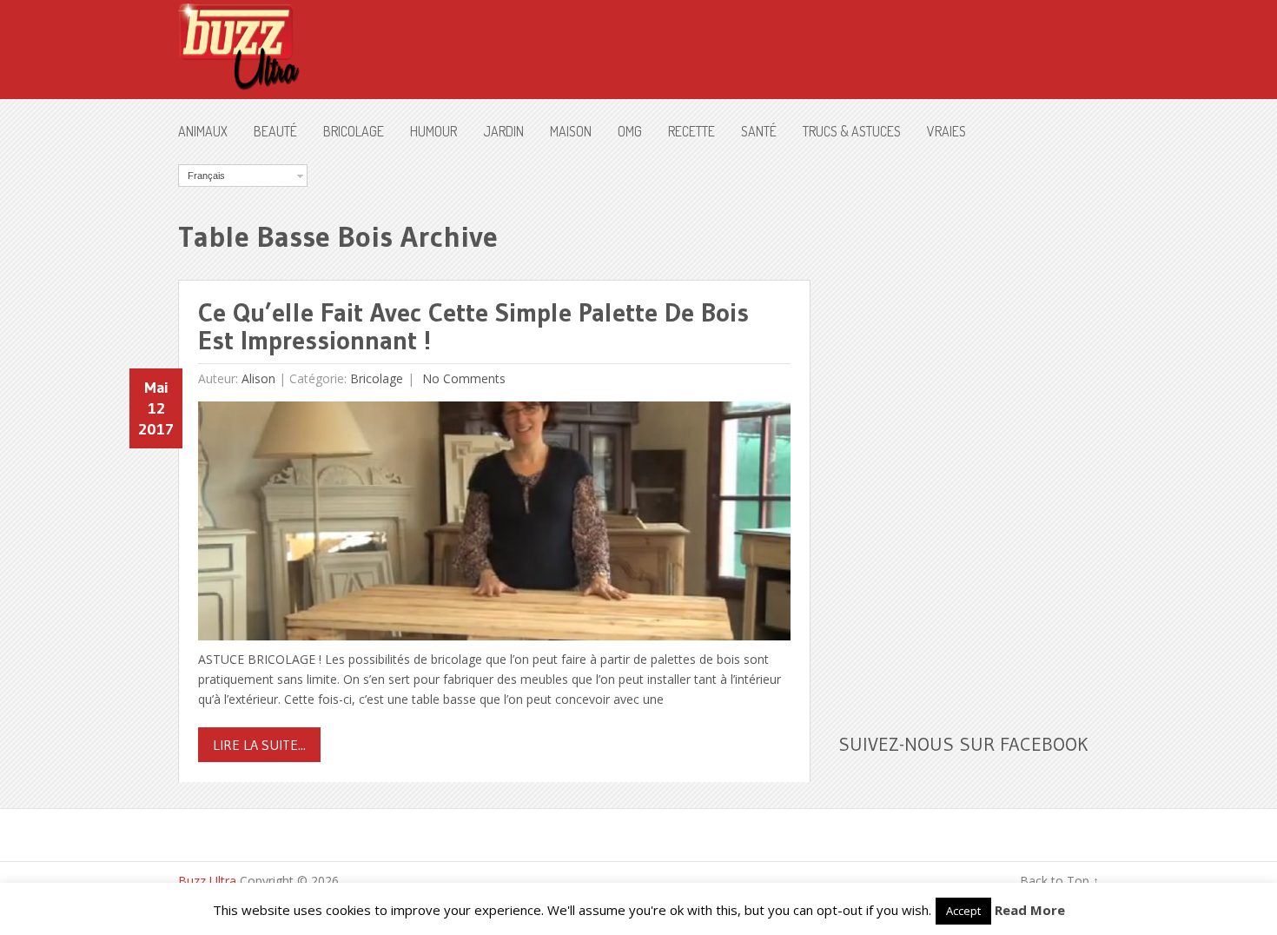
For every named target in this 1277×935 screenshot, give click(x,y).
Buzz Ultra (207, 880)
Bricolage (353, 131)
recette (691, 131)
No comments (462, 378)
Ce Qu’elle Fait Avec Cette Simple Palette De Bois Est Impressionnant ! (473, 326)
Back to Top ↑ (1059, 880)
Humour (433, 131)
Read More (1030, 909)
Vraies (946, 131)
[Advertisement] (968, 425)
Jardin (503, 131)
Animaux (203, 131)
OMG (630, 131)
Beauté (275, 131)
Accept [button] (963, 910)
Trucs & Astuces (852, 131)
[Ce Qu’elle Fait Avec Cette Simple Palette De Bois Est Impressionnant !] (494, 525)
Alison (258, 378)
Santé (759, 131)
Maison (571, 131)
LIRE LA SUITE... (259, 744)
